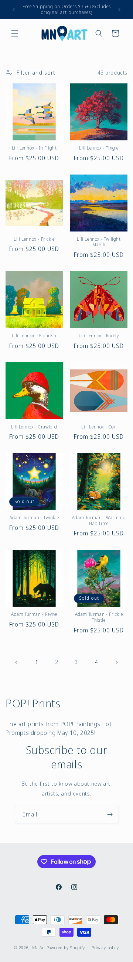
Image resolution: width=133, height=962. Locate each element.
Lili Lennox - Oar (98, 427)
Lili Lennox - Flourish (34, 336)
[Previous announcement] (14, 9)
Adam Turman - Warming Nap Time (99, 520)
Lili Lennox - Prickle (34, 239)
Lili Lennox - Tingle (99, 148)
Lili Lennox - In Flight (34, 148)
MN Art (38, 947)
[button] (15, 33)
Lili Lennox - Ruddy (99, 336)
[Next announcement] (119, 9)
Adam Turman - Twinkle (34, 518)
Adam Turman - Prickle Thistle (99, 617)
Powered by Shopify (66, 947)
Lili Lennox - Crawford (34, 427)
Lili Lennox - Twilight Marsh (98, 242)
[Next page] (116, 662)
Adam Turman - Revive (34, 614)
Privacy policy (105, 947)
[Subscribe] (110, 814)
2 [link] (56, 661)
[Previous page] (16, 662)
